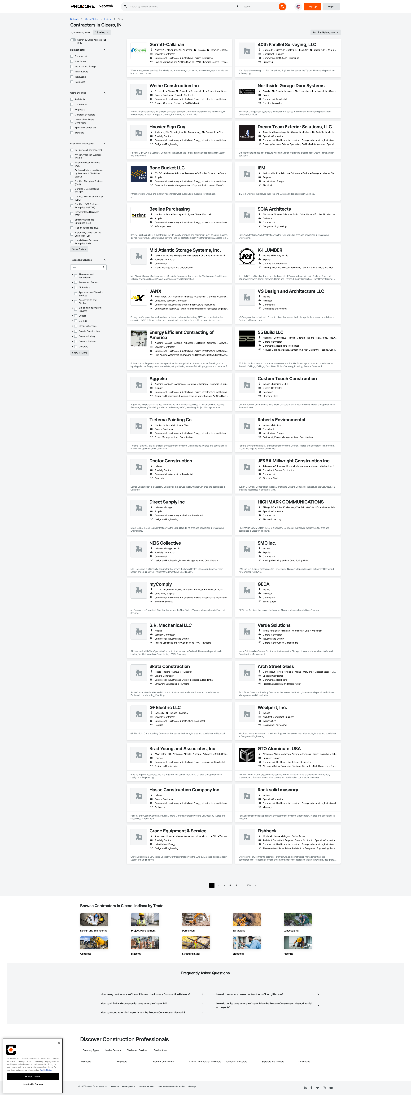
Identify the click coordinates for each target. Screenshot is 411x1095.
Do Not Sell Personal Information (171, 1086)
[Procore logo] (83, 7)
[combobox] (259, 6)
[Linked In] (305, 1087)
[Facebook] (311, 1088)
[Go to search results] (104, 267)
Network (106, 6)
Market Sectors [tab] (113, 1050)
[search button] (282, 6)
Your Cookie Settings (33, 1084)
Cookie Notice (46, 1070)
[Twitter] (317, 1087)
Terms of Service (145, 1086)
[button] (72, 56)
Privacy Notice (128, 1086)
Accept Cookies (32, 1076)
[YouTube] (331, 1088)
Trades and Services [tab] (137, 1050)
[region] (33, 1065)
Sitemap (192, 1086)
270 (249, 885)
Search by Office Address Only (89, 41)
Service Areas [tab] (160, 1050)
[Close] (58, 1042)
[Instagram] (324, 1088)
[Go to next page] (255, 885)
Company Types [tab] (91, 1050)
